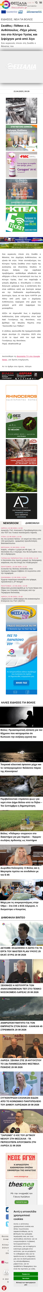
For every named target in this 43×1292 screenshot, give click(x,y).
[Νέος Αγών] (21, 1166)
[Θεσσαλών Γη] (21, 246)
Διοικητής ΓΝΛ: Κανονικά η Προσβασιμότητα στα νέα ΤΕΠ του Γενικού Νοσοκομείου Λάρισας (21, 530)
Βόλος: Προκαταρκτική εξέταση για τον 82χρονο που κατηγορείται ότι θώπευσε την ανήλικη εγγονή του (21, 733)
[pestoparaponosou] (21, 663)
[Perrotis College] (21, 192)
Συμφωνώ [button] (26, 1274)
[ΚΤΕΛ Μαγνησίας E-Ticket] (21, 219)
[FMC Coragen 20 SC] (21, 165)
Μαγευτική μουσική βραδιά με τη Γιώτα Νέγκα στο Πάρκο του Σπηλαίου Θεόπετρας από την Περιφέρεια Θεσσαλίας (21, 589)
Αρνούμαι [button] (25, 1278)
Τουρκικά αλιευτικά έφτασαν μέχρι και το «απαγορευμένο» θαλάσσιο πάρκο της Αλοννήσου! (21, 768)
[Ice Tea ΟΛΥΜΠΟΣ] (21, 479)
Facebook (9, 1263)
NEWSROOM (10, 523)
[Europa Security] (21, 375)
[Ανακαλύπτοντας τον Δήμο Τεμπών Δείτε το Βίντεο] (21, 111)
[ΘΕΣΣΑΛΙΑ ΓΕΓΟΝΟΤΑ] (21, 239)
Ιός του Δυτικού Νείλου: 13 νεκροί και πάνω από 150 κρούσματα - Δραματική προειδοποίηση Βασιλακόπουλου (21, 540)
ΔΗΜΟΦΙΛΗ (32, 523)
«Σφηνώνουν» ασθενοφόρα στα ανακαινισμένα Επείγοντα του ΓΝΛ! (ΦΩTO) (20, 599)
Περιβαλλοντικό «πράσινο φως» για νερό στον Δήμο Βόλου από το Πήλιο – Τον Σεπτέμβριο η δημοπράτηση (21, 802)
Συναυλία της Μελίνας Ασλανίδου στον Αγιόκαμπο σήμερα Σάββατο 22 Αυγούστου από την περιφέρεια (20, 570)
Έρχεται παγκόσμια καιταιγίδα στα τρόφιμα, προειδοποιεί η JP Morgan (19, 580)
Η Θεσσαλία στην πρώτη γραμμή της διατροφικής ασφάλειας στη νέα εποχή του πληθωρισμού (21, 560)
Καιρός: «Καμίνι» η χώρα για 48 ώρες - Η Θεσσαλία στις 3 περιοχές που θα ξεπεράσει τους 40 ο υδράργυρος (21, 551)
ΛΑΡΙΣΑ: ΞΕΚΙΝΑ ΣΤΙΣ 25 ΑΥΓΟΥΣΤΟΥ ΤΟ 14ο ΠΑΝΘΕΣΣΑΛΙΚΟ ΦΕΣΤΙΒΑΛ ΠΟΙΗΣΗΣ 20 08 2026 (21, 1064)
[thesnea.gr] (21, 1193)
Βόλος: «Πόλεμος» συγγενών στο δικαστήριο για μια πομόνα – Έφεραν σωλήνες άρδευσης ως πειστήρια (21, 837)
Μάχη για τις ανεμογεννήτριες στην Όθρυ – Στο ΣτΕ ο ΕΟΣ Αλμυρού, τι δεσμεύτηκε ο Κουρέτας (19, 906)
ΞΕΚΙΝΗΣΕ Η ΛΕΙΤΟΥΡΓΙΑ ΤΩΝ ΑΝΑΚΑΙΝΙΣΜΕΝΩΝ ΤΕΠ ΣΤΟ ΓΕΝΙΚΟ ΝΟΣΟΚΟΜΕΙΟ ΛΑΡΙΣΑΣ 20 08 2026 (21, 988)
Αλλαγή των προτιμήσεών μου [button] (26, 1284)
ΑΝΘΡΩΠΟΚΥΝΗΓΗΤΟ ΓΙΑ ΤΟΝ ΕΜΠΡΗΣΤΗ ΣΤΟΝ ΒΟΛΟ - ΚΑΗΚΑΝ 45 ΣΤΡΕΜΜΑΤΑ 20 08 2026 (21, 1026)
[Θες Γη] (21, 425)
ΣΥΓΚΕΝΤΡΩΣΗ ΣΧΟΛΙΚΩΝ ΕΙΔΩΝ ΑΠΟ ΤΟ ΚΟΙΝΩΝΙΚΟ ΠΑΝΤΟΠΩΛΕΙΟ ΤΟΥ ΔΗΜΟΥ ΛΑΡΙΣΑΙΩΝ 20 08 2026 (21, 1101)
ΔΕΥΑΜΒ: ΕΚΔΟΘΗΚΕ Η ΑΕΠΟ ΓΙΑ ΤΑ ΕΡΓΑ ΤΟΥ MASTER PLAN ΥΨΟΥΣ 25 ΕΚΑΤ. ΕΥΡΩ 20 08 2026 (21, 951)
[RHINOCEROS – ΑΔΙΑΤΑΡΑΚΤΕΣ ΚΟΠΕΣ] (21, 398)
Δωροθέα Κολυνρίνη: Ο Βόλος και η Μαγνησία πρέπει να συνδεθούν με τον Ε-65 (20, 871)
